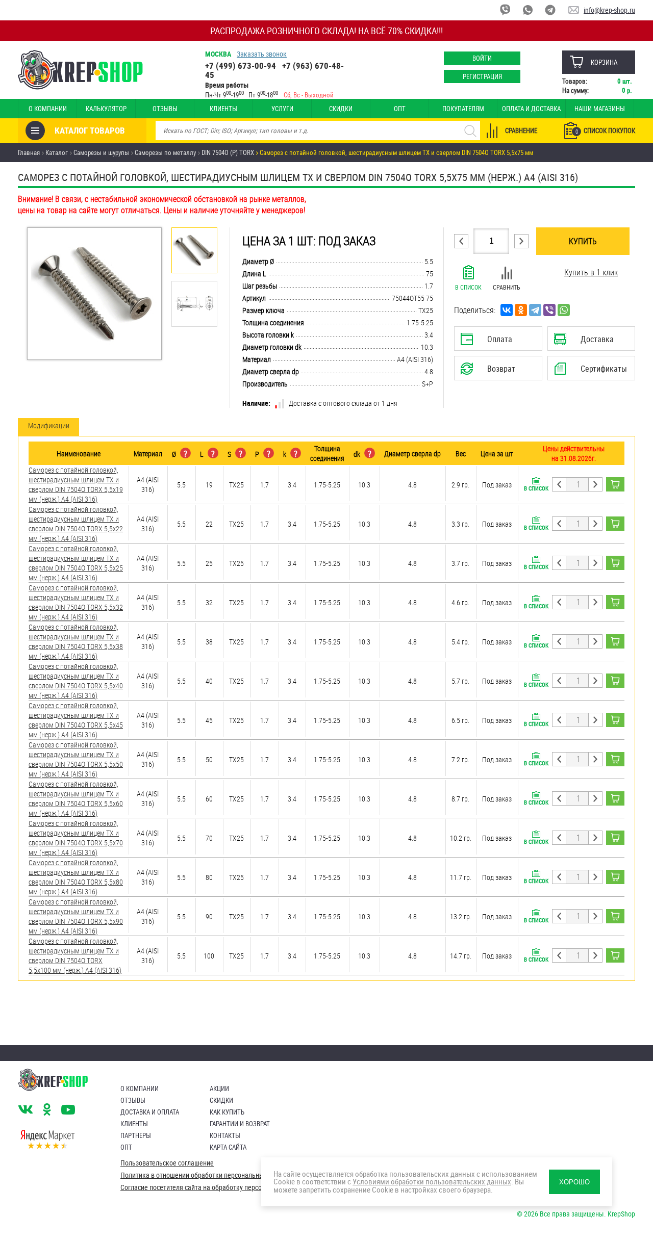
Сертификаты (593, 371)
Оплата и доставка (531, 108)
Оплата (495, 342)
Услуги (282, 108)
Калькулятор (106, 108)
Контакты (225, 1135)
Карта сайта (228, 1147)
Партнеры (135, 1135)
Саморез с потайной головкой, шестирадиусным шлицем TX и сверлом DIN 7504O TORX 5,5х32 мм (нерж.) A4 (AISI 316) (76, 602)
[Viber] (549, 310)
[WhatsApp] (564, 310)
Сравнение (521, 130)
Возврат (490, 371)
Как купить (227, 1112)
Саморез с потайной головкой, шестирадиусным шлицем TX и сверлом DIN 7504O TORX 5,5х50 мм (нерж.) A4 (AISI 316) (76, 759)
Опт (400, 108)
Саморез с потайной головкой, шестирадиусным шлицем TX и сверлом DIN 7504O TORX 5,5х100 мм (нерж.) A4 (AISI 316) (75, 955)
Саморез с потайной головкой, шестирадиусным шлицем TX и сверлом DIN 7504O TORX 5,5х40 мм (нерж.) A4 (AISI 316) (76, 680)
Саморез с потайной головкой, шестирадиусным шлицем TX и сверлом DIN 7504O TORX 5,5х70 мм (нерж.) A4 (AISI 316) (76, 837)
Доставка (591, 342)
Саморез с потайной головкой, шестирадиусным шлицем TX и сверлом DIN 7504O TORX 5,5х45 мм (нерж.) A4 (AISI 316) (76, 720)
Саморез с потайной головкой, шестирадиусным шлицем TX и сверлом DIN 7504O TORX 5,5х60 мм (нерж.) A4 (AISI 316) (76, 798)
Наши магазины (599, 108)
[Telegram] (535, 310)
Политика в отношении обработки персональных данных (206, 1175)
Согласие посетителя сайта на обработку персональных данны (214, 1187)
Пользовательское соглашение (167, 1163)
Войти (482, 58)
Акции (219, 1088)
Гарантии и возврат (240, 1123)
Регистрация (482, 76)
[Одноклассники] (521, 310)
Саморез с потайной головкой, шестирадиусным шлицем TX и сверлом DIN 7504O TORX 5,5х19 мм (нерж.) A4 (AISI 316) (76, 484)
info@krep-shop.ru (609, 10)
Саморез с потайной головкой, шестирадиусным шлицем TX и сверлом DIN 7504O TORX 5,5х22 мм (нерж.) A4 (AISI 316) (76, 523)
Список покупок (605, 130)
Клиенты (223, 108)
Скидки (341, 108)
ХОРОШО (574, 1182)
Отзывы (165, 108)
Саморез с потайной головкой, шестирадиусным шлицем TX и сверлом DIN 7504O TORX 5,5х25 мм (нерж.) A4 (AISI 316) (76, 562)
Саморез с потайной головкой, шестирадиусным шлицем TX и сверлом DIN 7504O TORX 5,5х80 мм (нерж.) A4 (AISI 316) (76, 877)
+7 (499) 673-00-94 (240, 65)
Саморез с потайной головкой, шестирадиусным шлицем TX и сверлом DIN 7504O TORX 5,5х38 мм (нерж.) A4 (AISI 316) (76, 641)
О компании (48, 108)
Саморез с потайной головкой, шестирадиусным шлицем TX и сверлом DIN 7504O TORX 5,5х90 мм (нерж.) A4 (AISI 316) (76, 916)
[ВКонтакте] (506, 310)
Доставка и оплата (149, 1112)
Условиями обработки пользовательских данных (432, 1181)
